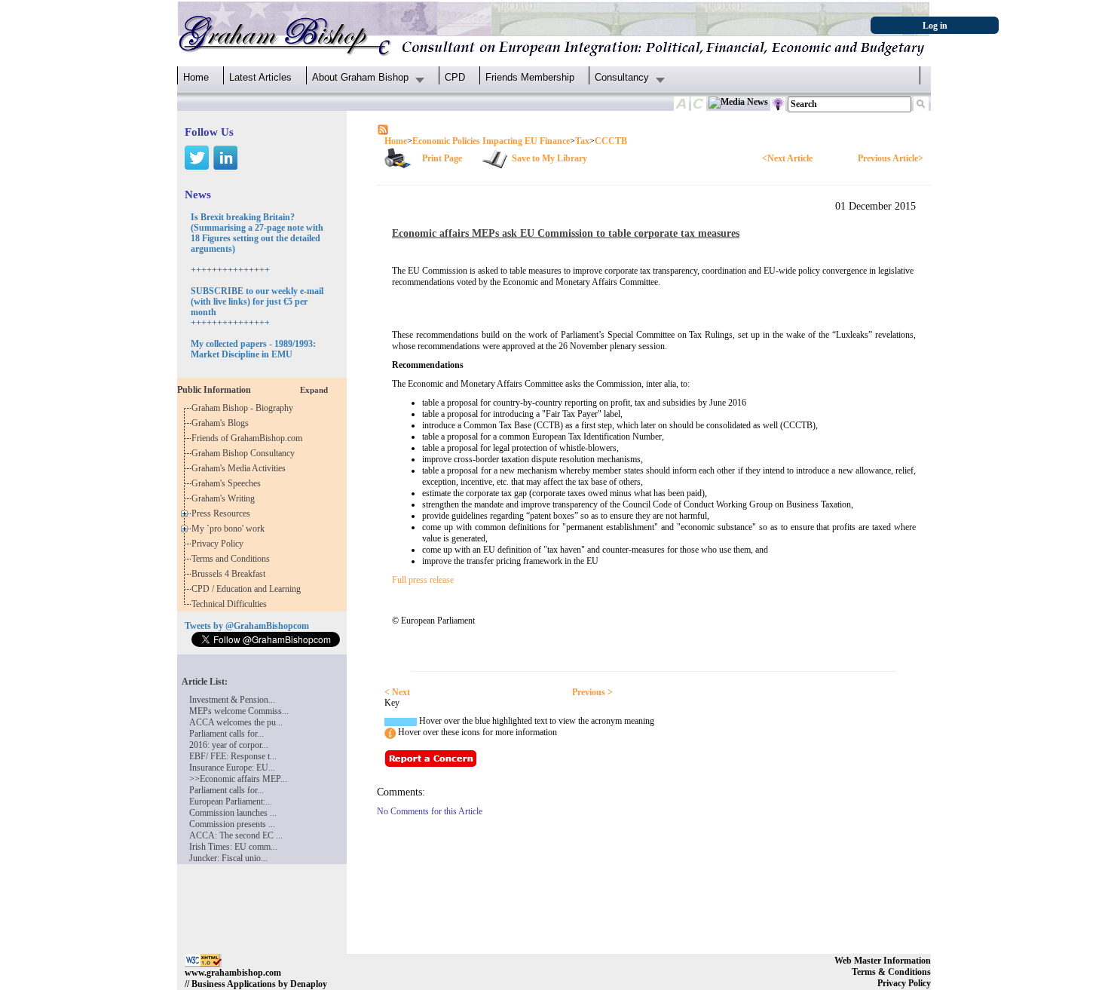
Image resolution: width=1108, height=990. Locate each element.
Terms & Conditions (891, 972)
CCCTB (611, 141)
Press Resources (223, 513)
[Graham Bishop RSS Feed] (383, 129)
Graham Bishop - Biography (244, 408)
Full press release (423, 580)
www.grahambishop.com (233, 972)
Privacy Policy (219, 543)
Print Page (442, 158)
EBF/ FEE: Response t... (233, 756)
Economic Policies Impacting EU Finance (491, 141)
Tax (582, 141)
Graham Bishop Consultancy (245, 453)
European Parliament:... (230, 801)
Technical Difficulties (231, 604)
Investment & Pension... (232, 699)
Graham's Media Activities (240, 468)
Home (196, 77)
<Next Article (787, 158)
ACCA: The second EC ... (236, 835)
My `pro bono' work (230, 528)
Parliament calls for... (226, 733)
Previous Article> (890, 158)
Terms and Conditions (232, 558)
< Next (397, 692)
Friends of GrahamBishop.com (249, 438)
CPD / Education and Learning (249, 589)
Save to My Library (549, 158)
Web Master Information (882, 960)
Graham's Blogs (222, 423)
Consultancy (622, 77)
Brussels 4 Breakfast (230, 574)
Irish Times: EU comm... (233, 846)
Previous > (592, 692)
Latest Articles (260, 77)
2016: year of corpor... (228, 745)
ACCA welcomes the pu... (236, 722)
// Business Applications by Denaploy (256, 984)
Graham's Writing (225, 498)
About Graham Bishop (360, 77)
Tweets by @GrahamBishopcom (247, 626)
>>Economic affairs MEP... (238, 779)
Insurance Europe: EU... (232, 767)
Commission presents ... (232, 824)
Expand (314, 389)
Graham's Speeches (228, 483)
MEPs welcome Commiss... (239, 711)
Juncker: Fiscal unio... (228, 858)
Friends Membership (529, 77)
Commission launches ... (233, 813)
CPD (455, 77)
